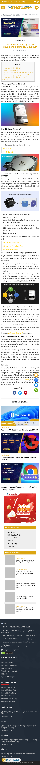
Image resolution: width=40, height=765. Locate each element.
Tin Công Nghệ (14, 14)
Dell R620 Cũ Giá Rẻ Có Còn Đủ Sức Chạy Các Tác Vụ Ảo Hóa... (25, 561)
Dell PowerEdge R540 (10, 249)
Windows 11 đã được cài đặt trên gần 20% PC (19, 430)
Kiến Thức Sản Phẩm (14, 535)
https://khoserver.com (29, 642)
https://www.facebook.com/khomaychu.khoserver (16, 647)
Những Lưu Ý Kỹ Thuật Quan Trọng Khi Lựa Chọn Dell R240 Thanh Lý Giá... (24, 573)
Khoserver (26, 380)
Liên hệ (22, 2)
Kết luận (5, 79)
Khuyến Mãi (11, 532)
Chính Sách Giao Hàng (8, 696)
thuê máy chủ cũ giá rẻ (15, 333)
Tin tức (14, 2)
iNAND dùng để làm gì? (10, 70)
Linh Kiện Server (6, 668)
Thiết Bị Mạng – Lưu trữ (9, 671)
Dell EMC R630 (8, 152)
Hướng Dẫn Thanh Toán (8, 690)
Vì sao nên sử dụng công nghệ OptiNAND (15, 75)
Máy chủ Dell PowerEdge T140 (13, 246)
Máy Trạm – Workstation (9, 665)
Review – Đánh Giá (13, 538)
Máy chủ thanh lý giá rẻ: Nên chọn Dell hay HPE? (24, 597)
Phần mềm (4, 674)
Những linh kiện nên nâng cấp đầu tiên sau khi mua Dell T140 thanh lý (25, 609)
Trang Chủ (4, 14)
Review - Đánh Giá (20, 558)
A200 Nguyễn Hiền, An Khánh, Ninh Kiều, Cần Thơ (19, 754)
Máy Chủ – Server (7, 662)
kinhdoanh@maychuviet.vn (30, 639)
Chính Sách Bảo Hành (8, 701)
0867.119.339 (13, 639)
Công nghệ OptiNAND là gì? (11, 68)
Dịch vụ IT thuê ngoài (8, 677)
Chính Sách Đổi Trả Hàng (9, 699)
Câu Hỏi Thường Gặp (8, 687)
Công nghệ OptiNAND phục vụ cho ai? (14, 77)
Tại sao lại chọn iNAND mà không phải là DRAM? (18, 72)
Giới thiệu (6, 2)
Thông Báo (10, 541)
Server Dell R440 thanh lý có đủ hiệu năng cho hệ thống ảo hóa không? (25, 585)
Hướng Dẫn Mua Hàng (8, 693)
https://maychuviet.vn (15, 642)
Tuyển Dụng (11, 546)
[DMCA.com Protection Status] (20, 653)
